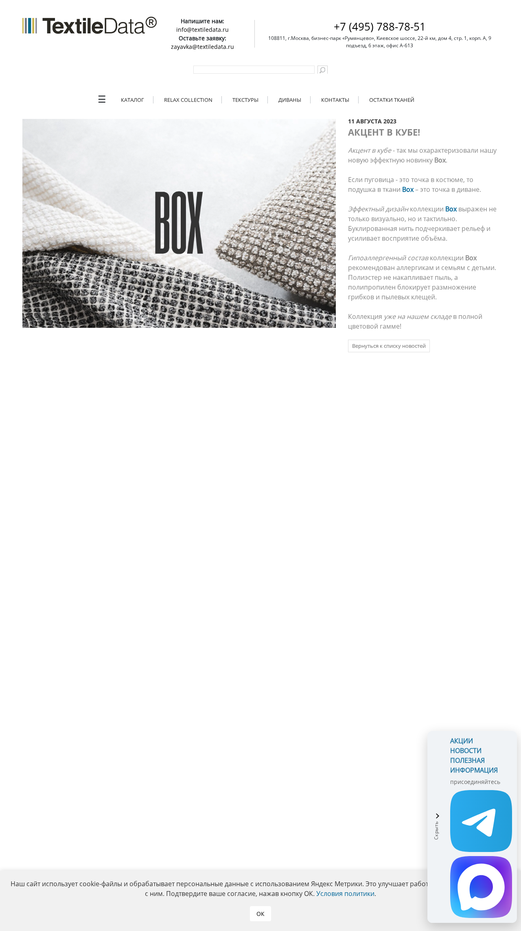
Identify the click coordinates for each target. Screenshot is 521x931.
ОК (260, 914)
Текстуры (245, 99)
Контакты (335, 99)
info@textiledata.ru (202, 29)
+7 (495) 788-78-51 (380, 26)
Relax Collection (188, 99)
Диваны (289, 99)
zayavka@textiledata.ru (202, 47)
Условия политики (345, 893)
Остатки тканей (391, 99)
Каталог (132, 99)
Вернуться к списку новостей (389, 345)
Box (408, 189)
